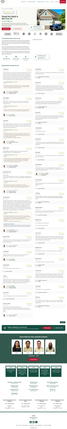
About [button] (47, 1)
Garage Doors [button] (23, 1)
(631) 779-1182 (14, 390)
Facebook (33, 422)
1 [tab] (29, 355)
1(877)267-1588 (58, 328)
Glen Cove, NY (6, 70)
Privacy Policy (25, 425)
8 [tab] (37, 355)
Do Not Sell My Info (38, 425)
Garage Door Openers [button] (31, 1)
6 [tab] (35, 355)
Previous (9, 347)
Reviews (3, 8)
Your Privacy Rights (47, 425)
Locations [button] (56, 1)
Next (57, 347)
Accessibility (31, 425)
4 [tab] (32, 355)
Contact (51, 1)
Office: (9, 403)
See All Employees (33, 359)
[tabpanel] (16, 346)
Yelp (36, 422)
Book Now (7, 28)
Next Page (63, 322)
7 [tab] (36, 355)
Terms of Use (18, 425)
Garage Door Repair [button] (40, 1)
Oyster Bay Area (7, 8)
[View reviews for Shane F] (4, 115)
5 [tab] (34, 355)
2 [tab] (30, 355)
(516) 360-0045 (17, 28)
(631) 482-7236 (14, 383)
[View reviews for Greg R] (36, 174)
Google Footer (31, 422)
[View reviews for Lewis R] (4, 92)
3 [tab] (31, 355)
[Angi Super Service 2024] (38, 33)
